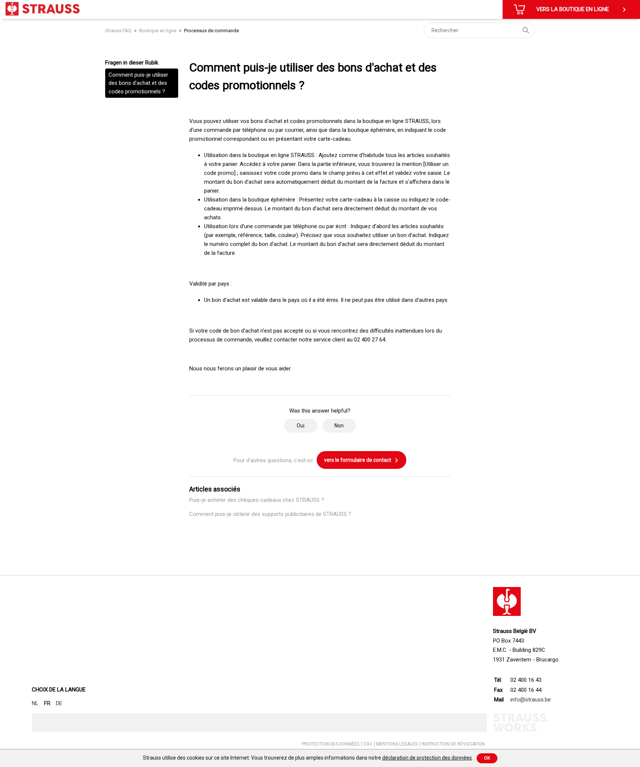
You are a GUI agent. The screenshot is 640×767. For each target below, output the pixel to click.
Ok (487, 758)
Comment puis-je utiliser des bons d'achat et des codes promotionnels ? (138, 83)
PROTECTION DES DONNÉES (330, 744)
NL (35, 703)
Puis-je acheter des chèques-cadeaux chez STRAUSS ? (256, 500)
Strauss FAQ (119, 30)
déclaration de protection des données (427, 758)
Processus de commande (211, 30)
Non (339, 425)
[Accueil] (43, 9)
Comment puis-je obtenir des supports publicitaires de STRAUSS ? (270, 514)
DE (59, 703)
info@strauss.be (530, 699)
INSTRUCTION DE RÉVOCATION (453, 744)
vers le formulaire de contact (358, 460)
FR (47, 703)
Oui (300, 425)
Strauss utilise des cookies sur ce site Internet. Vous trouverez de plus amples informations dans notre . (308, 758)
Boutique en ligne (157, 30)
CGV (367, 744)
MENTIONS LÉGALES (396, 744)
